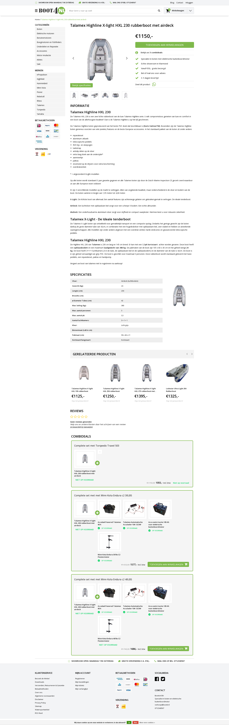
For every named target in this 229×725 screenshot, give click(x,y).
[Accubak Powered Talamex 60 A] (109, 509)
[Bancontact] (56, 131)
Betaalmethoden (42, 689)
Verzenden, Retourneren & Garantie (49, 685)
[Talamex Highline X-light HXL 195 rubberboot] (84, 373)
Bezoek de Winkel (42, 678)
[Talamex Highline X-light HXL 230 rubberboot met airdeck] (85, 459)
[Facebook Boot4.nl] (157, 680)
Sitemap (38, 706)
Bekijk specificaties (81, 85)
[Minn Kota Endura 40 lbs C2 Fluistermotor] (109, 625)
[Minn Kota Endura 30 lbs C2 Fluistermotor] (109, 541)
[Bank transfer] (48, 131)
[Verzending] (37, 154)
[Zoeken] (159, 10)
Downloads (39, 682)
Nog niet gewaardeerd (80, 401)
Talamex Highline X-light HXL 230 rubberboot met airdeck (63, 19)
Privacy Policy (40, 703)
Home (37, 19)
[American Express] (39, 141)
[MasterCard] (56, 125)
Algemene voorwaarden (44, 696)
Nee (135, 723)
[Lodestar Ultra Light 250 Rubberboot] (178, 373)
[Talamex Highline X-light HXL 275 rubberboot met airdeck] (147, 373)
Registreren (80, 678)
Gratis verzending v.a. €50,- (93, 2)
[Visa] (39, 131)
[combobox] (114, 10)
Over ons (38, 692)
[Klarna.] (56, 136)
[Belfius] (39, 136)
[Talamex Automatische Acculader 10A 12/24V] (134, 509)
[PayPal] (48, 125)
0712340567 (131, 2)
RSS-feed (39, 713)
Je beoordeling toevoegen (81, 427)
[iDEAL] (39, 125)
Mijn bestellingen (82, 682)
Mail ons (116, 2)
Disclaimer (39, 699)
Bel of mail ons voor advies (153, 73)
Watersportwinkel (42, 709)
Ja (129, 723)
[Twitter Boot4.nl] (163, 680)
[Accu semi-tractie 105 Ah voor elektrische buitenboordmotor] (160, 509)
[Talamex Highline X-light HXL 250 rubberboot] (115, 373)
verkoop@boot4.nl (162, 705)
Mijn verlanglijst (81, 689)
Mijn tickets (79, 685)
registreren (106, 263)
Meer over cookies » (147, 723)
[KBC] (48, 136)
